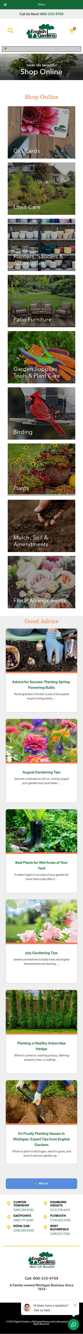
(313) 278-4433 (60, 1210)
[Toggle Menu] (41, 49)
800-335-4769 (52, 14)
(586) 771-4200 (23, 1220)
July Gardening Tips (41, 953)
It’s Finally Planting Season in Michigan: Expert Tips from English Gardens (41, 1139)
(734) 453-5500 (60, 1220)
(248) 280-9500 (24, 1230)
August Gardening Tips (41, 772)
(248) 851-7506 (60, 1234)
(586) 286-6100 (23, 1210)
